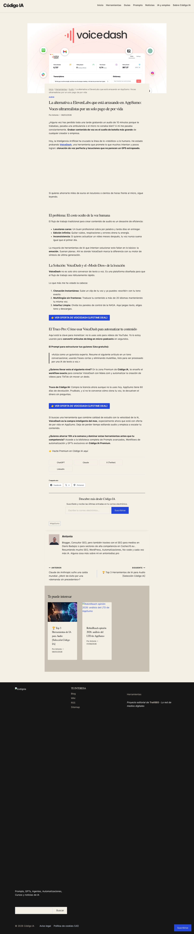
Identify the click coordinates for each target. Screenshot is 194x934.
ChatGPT (61, 462)
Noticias (150, 5)
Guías (127, 5)
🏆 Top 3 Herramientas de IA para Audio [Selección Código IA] (123, 572)
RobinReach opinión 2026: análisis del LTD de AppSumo (96, 632)
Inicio (100, 5)
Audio (51, 97)
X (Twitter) (110, 462)
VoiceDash (66, 144)
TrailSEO (154, 702)
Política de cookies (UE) (66, 926)
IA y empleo (163, 5)
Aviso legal (45, 926)
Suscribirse (120, 510)
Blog (73, 693)
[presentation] (62, 612)
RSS (73, 702)
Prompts (138, 5)
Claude (86, 462)
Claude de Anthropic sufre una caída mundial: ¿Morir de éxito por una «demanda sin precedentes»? (68, 574)
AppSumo (54, 523)
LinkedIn (60, 469)
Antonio (55, 115)
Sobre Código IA (182, 5)
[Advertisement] (97, 172)
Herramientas (113, 5)
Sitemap (75, 707)
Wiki (73, 698)
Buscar (60, 910)
